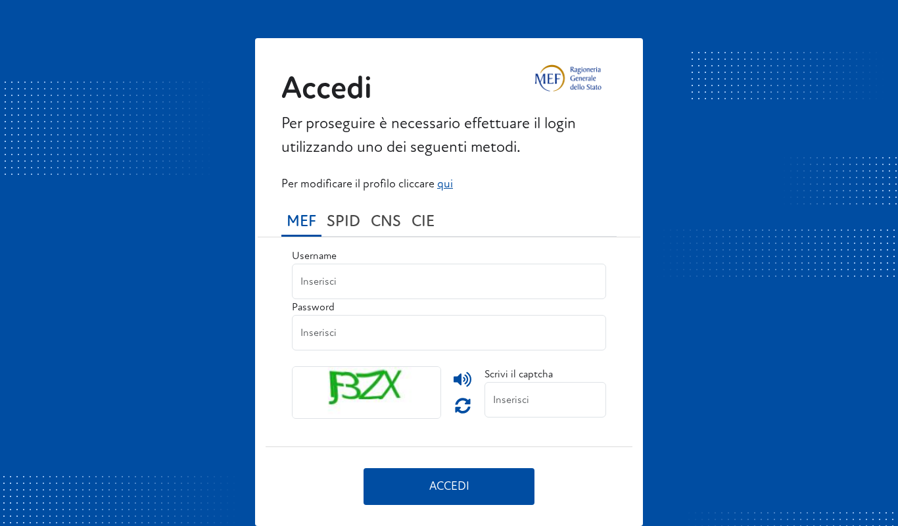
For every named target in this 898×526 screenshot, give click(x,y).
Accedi (449, 486)
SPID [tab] (343, 221)
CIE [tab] (423, 221)
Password (313, 307)
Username (314, 255)
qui (445, 184)
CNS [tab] (386, 221)
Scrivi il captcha (518, 374)
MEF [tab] (301, 221)
